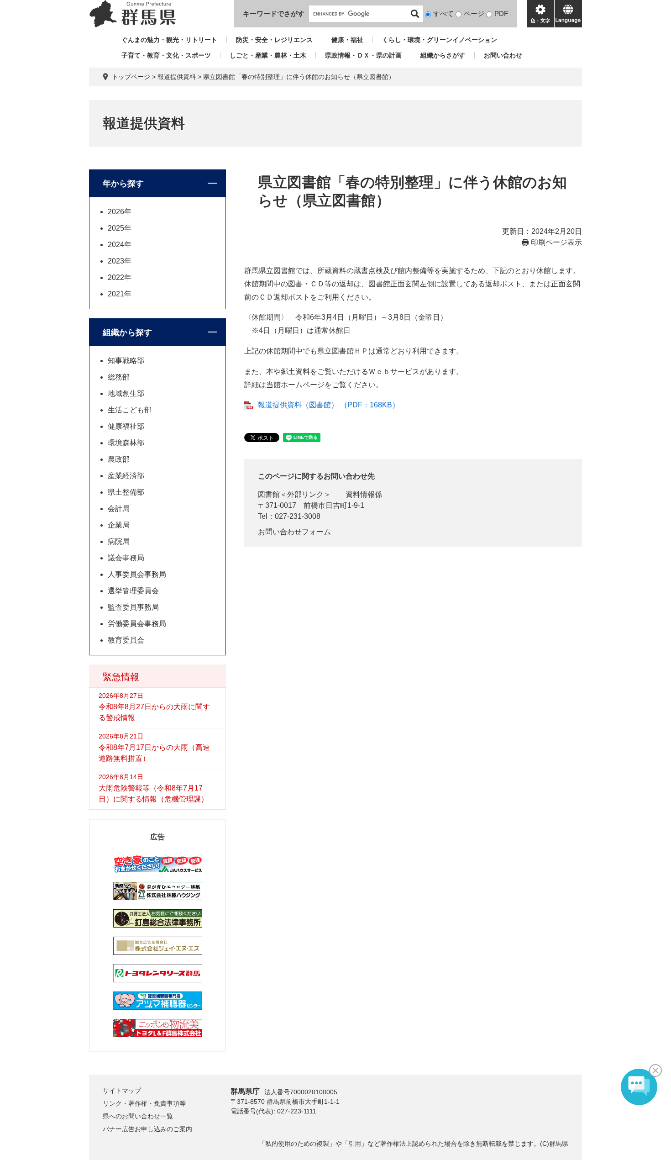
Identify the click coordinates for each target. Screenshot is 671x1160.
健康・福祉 (347, 40)
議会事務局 (126, 558)
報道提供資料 (176, 76)
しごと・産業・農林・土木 (268, 55)
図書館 (269, 494)
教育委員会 (126, 640)
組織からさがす (442, 55)
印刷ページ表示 (556, 242)
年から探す (123, 183)
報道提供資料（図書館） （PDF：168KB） (328, 405)
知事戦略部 (126, 360)
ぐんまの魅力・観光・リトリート (169, 40)
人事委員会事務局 (137, 574)
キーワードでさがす (273, 13)
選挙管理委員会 (133, 591)
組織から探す (127, 332)
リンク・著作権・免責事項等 (144, 1103)
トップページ (131, 76)
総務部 (119, 377)
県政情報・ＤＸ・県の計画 (363, 55)
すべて (443, 13)
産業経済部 (126, 476)
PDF (501, 13)
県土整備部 (126, 492)
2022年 (119, 277)
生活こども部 (130, 410)
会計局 (119, 508)
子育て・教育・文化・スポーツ (166, 55)
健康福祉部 (126, 426)
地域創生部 (126, 393)
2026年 (119, 212)
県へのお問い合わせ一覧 (138, 1116)
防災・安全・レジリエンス (274, 40)
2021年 (119, 294)
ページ (474, 13)
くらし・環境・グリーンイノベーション (439, 40)
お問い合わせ (503, 55)
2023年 (119, 261)
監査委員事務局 (133, 607)
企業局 (119, 525)
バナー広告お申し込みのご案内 (147, 1129)
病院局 (119, 541)
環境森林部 (126, 443)
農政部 (119, 459)
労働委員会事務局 (137, 623)
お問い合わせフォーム (294, 532)
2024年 (119, 244)
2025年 (119, 228)
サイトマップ (122, 1090)
